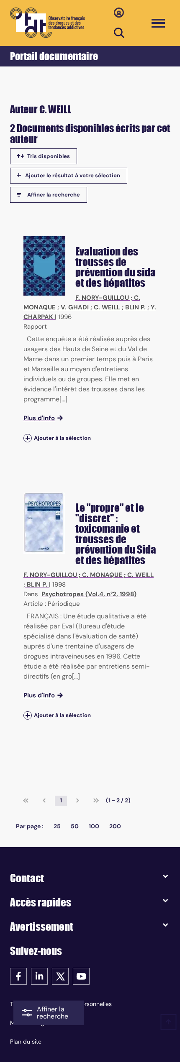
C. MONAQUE (102, 575)
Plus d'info (39, 418)
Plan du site (25, 1041)
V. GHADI (75, 307)
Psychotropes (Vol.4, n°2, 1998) (88, 594)
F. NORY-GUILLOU (102, 298)
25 (57, 826)
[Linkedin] (39, 975)
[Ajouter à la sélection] (27, 438)
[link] (25, 801)
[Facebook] (18, 975)
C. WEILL (107, 307)
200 (115, 826)
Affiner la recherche (53, 194)
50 (75, 826)
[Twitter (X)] (60, 975)
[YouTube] (81, 975)
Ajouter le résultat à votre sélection (72, 175)
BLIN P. (135, 307)
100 (94, 826)
